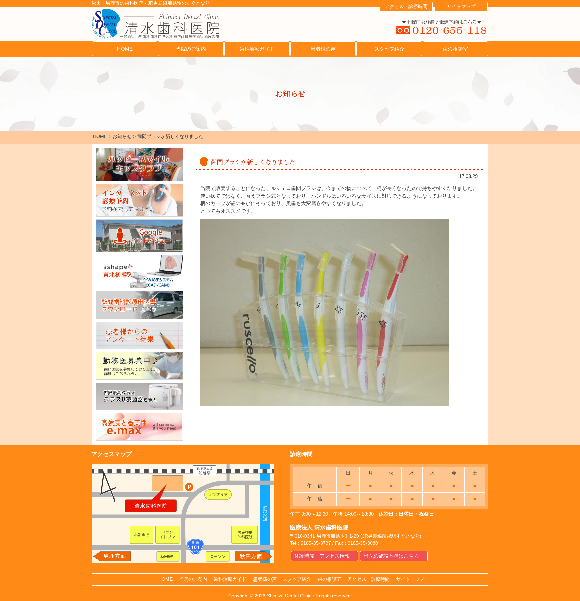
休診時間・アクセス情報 (322, 556)
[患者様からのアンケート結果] (139, 336)
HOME (125, 49)
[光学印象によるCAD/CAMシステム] (139, 271)
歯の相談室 (455, 49)
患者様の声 (323, 49)
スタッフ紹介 (389, 49)
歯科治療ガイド (257, 49)
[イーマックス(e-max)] (139, 427)
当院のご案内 (191, 49)
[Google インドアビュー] (139, 236)
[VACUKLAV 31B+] (139, 396)
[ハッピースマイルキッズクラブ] (139, 164)
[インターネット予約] (139, 200)
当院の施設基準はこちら (391, 556)
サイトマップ (461, 6)
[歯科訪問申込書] (139, 305)
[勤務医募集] (139, 366)
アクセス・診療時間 (406, 6)
